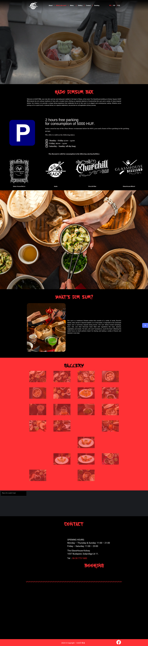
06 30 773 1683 (79, 558)
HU (114, 5)
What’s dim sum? (61, 5)
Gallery (80, 5)
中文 (118, 5)
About (50, 5)
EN (110, 5)
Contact (88, 5)
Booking (96, 5)
